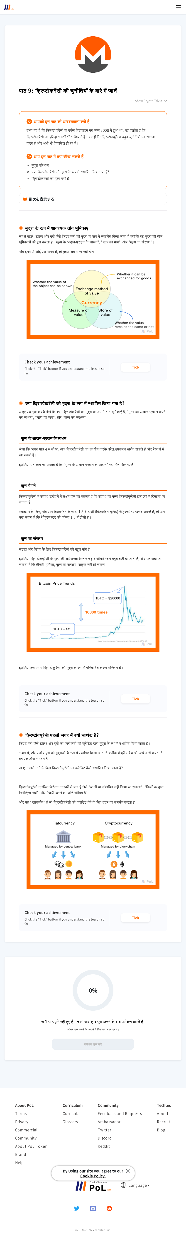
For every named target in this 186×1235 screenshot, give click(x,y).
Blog (161, 1129)
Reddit (104, 1146)
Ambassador (109, 1121)
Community (26, 1138)
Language (138, 1185)
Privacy (22, 1121)
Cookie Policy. (93, 1175)
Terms (21, 1113)
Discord (105, 1138)
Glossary (70, 1121)
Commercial (26, 1129)
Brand (20, 1154)
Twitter (104, 1129)
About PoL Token (31, 1146)
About (162, 1113)
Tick (135, 367)
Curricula (71, 1113)
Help (19, 1162)
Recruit (163, 1121)
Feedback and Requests (120, 1113)
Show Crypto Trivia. (149, 100)
